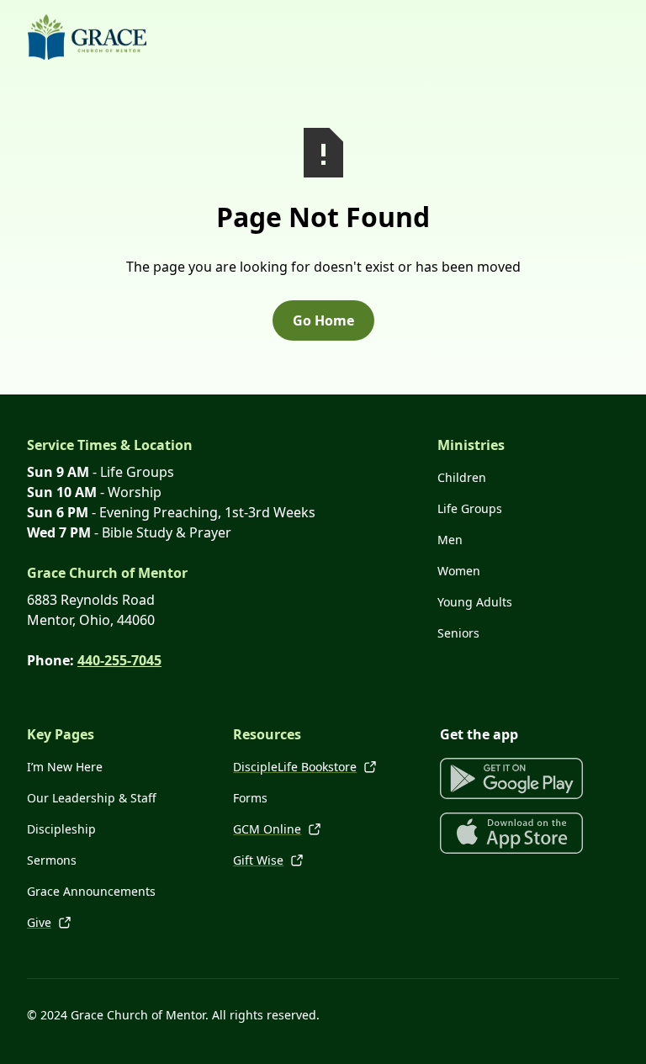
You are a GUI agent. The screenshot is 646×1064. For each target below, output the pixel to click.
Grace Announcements (91, 891)
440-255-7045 (119, 660)
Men (450, 540)
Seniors (458, 633)
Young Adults (474, 602)
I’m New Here (65, 767)
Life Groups (469, 508)
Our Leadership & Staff (91, 798)
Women (458, 571)
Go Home (323, 320)
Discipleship (61, 829)
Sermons (52, 860)
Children (461, 477)
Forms (250, 798)
